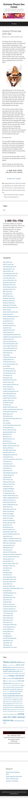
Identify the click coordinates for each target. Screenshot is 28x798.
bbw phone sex (7, 294)
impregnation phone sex (10, 454)
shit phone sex (7, 568)
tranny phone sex (8, 631)
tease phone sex (8, 620)
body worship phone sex (10, 307)
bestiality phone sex (9, 298)
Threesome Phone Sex (10, 624)
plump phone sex (8, 527)
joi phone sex (17, 697)
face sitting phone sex (9, 393)
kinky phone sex (8, 464)
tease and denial (8, 618)
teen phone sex (7, 622)
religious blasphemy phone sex (12, 538)
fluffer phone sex (6, 691)
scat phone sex (7, 550)
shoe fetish (6, 570)
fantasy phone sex (8, 400)
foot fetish (6, 420)
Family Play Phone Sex (10, 398)
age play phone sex (9, 269)
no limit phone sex (8, 491)
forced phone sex (8, 427)
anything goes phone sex (10, 273)
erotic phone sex (16, 685)
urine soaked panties (20, 711)
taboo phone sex (8, 615)
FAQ (4, 210)
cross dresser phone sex (10, 364)
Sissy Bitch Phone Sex (9, 579)
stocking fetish (7, 602)
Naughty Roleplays (8, 488)
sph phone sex (7, 599)
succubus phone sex (9, 609)
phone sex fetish (8, 518)
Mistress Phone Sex (9, 482)
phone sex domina (8, 511)
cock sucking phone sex (10, 348)
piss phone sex (7, 525)
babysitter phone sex (9, 282)
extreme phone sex (8, 389)
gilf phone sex (9, 185)
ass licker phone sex (9, 278)
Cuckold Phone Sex (9, 368)
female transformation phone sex (13, 409)
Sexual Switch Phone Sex (10, 563)
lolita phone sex (7, 470)
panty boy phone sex (9, 500)
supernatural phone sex (10, 611)
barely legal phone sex (10, 287)
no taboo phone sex (19, 188)
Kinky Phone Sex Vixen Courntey (14, 194)
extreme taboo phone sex (10, 391)
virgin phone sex (8, 640)
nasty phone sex (8, 486)
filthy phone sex (7, 416)
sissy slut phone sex (9, 586)
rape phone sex (7, 536)
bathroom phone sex (9, 289)
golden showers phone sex (11, 445)
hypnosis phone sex (9, 452)
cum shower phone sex (11, 681)
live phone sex (7, 468)
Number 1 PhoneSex (12, 781)
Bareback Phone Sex (9, 284)
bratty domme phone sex (10, 312)
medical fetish (7, 477)
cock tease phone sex (9, 350)
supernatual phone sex (14, 709)
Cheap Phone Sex (8, 332)
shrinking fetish (7, 572)
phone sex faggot (8, 513)
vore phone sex (7, 642)
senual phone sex (8, 561)
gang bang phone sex (9, 432)
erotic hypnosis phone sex (11, 384)
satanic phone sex (8, 705)
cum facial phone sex (9, 373)
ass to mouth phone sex (11, 665)
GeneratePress (14, 793)
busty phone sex (8, 321)
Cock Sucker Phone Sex (10, 346)
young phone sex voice (10, 647)
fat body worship (8, 402)
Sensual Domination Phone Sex (12, 554)
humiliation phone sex (9, 450)
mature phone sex (8, 475)
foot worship (6, 423)
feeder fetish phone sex (10, 407)
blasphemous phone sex (17, 667)
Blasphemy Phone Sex (9, 305)
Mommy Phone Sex (9, 484)
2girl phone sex (7, 262)
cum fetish (8, 678)
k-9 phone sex (7, 461)
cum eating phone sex (9, 371)
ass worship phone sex (10, 280)
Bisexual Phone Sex (9, 303)
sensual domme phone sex (11, 556)
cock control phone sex (10, 341)
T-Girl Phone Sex (8, 613)
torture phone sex (8, 629)
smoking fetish (7, 590)
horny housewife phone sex (13, 696)
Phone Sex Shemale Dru (11, 197)
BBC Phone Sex (7, 291)
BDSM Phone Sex (8, 296)
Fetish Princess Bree (12, 778)
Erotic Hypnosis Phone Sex (14, 776)
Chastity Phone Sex (9, 330)
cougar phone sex (9, 183)
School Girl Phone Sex (9, 552)
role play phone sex (9, 545)
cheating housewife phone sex (12, 337)
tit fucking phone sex (9, 627)
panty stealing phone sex (9, 703)
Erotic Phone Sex (8, 386)
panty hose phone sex (9, 502)
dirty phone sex (7, 377)
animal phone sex (8, 271)
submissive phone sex (9, 606)
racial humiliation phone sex (11, 534)
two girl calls (6, 633)
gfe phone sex (7, 436)
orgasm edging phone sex (11, 497)
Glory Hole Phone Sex (9, 443)
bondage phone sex (9, 669)
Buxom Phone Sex (8, 323)
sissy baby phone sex (9, 577)
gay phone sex (7, 434)
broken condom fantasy (20, 669)
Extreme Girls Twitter (13, 178)
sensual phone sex (8, 559)
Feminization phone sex (10, 411)
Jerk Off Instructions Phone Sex (12, 459)
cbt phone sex (7, 328)
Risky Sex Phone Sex (9, 543)
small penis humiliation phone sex (13, 588)
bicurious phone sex (9, 300)
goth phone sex (15, 693)
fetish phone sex (8, 414)
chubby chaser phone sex (11, 671)
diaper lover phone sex (7, 685)
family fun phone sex (9, 396)
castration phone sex (9, 325)
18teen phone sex (12, 662)
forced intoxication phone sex (12, 425)
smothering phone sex (9, 593)
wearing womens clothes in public (10, 714)
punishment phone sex (10, 531)
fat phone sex (7, 405)
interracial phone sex (8, 698)
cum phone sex (7, 375)
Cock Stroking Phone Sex (10, 343)
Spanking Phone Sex (9, 597)
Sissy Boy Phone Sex (9, 581)
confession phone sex (9, 357)
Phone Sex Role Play (9, 522)
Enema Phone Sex (8, 382)
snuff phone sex (8, 595)
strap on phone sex (8, 604)
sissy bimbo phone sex (18, 705)
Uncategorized (7, 636)
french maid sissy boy (9, 429)
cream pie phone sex (9, 362)
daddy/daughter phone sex (17, 683)
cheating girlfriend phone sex (11, 334)
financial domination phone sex (12, 418)
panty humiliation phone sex (15, 701)
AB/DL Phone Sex (8, 264)
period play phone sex (9, 509)
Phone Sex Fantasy (9, 516)
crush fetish (6, 366)
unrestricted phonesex (9, 638)
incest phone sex (8, 457)
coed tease (6, 355)
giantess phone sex (9, 439)
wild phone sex (7, 645)
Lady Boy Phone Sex (9, 466)
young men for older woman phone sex (14, 717)
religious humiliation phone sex (12, 541)
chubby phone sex (8, 339)
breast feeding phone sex (10, 316)
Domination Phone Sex (10, 380)
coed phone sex (8, 352)
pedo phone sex (8, 507)
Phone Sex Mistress (9, 520)
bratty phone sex (8, 314)
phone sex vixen (18, 703)
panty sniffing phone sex (10, 504)
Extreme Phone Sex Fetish (14, 5)
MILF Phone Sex (7, 188)
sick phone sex (7, 575)
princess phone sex (9, 529)
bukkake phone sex (9, 319)
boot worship (7, 309)
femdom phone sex (17, 689)
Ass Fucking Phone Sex (10, 275)
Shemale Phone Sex (9, 565)
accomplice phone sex (9, 266)
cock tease (15, 673)
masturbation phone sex (10, 473)
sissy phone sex (8, 584)
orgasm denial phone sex (10, 495)
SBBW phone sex (8, 547)
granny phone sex (19, 185)
